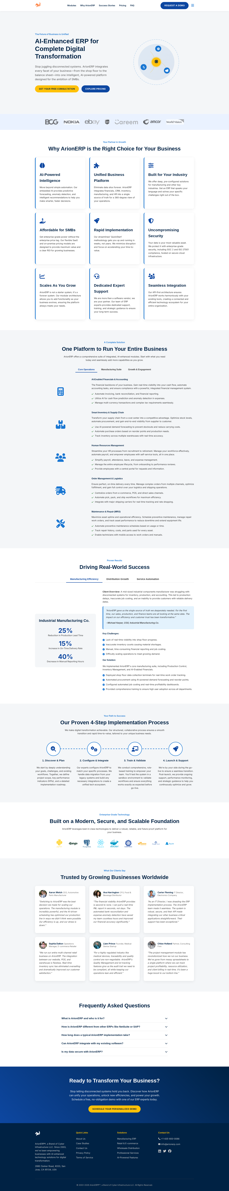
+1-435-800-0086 (170, 1138)
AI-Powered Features (127, 1157)
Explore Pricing (95, 88)
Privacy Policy (83, 1153)
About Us (80, 1138)
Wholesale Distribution (128, 1148)
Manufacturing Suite (111, 369)
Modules (71, 5)
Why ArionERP (87, 5)
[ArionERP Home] (38, 5)
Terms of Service (84, 1157)
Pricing (122, 5)
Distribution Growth (117, 579)
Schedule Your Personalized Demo (114, 1109)
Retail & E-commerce (127, 1143)
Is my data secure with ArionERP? (82, 1051)
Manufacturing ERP (126, 1138)
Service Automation (148, 579)
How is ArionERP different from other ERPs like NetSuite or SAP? (100, 1026)
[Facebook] (169, 1151)
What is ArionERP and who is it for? (83, 1018)
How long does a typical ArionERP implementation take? (95, 1035)
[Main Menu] (192, 6)
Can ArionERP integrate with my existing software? (92, 1043)
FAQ (132, 5)
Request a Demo (174, 5)
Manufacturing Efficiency (84, 579)
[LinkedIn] (159, 1151)
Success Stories (107, 5)
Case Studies (82, 1143)
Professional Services (128, 1153)
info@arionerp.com (170, 1144)
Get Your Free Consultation (57, 88)
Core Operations (86, 369)
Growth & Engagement (139, 369)
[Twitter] (164, 1151)
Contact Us (81, 1148)
